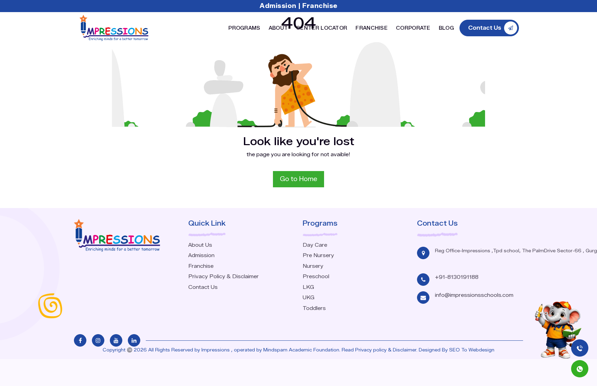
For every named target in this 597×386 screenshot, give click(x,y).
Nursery (313, 266)
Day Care (315, 245)
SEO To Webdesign (471, 349)
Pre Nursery (318, 255)
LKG (308, 287)
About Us (200, 245)
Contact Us (203, 287)
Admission (278, 6)
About (278, 28)
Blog (446, 28)
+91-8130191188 (456, 277)
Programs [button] (244, 28)
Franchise (320, 6)
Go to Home (298, 179)
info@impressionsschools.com (474, 295)
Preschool (316, 276)
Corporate (413, 28)
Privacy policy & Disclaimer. (386, 349)
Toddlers (314, 308)
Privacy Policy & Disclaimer (223, 276)
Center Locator (321, 28)
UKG (308, 297)
